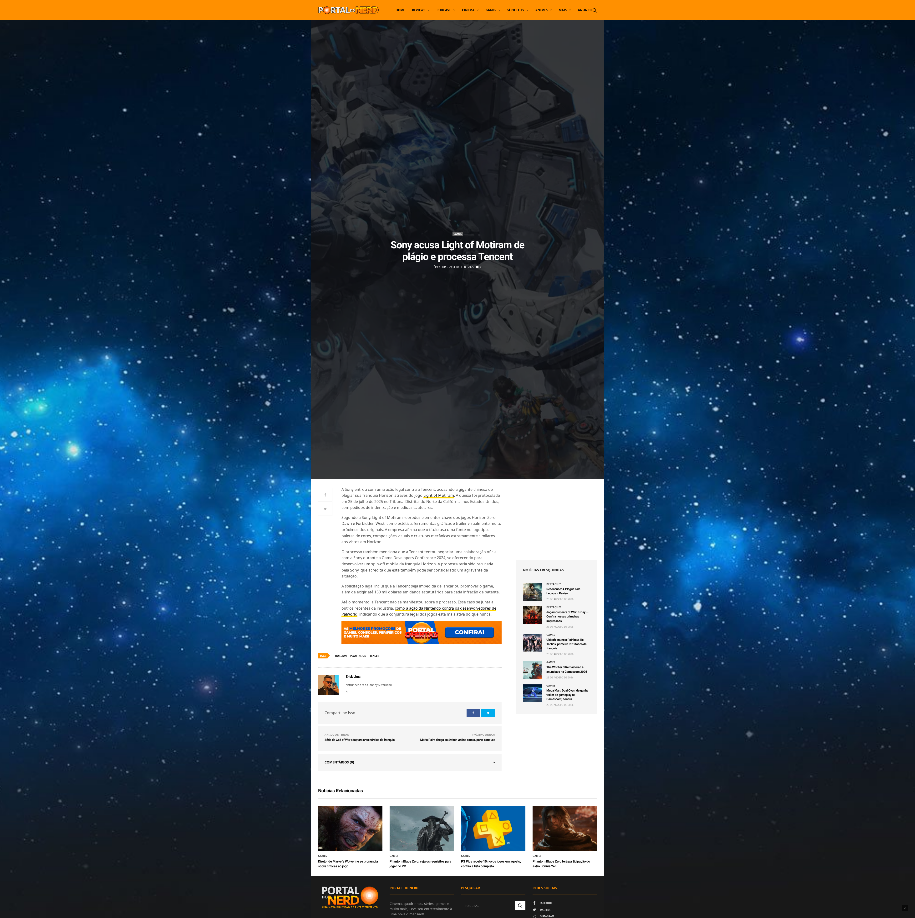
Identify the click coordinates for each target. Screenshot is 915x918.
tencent (375, 655)
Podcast (444, 10)
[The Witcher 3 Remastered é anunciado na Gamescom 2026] (532, 670)
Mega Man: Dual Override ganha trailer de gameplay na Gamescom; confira (567, 695)
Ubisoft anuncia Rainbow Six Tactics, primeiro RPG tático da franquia (566, 644)
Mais (563, 10)
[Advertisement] (556, 520)
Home (400, 10)
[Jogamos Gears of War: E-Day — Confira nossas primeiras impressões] (532, 615)
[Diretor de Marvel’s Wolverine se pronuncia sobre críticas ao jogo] (350, 828)
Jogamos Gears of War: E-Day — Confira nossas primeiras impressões (567, 617)
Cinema (468, 10)
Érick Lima (440, 267)
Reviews (418, 10)
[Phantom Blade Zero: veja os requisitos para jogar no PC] (422, 828)
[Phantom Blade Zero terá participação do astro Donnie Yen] (565, 828)
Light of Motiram (438, 495)
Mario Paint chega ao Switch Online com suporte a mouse (457, 740)
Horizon (341, 655)
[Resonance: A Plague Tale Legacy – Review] (532, 592)
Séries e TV (515, 10)
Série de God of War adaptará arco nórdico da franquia (360, 740)
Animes (541, 10)
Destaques (554, 584)
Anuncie (585, 10)
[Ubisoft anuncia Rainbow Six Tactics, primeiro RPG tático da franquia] (532, 643)
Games (491, 10)
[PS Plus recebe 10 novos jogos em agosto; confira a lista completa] (493, 828)
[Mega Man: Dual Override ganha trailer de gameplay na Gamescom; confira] (532, 693)
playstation (358, 655)
